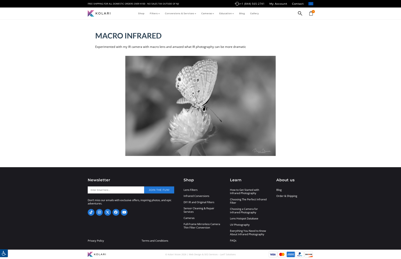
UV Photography (240, 224)
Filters (154, 13)
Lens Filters (191, 190)
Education (225, 13)
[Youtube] (124, 212)
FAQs (233, 240)
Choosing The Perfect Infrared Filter (248, 201)
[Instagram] (99, 212)
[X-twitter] (107, 212)
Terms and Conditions (155, 240)
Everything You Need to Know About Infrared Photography (248, 232)
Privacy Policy (96, 240)
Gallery (254, 13)
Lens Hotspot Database (244, 218)
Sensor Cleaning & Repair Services (199, 210)
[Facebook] (115, 212)
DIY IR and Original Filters (199, 202)
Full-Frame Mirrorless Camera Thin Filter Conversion (202, 225)
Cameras (206, 13)
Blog (242, 13)
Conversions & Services (179, 13)
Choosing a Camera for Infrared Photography (244, 210)
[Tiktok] (91, 212)
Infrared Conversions (196, 196)
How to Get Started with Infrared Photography (244, 191)
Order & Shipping (286, 196)
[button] (4, 253)
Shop (141, 13)
